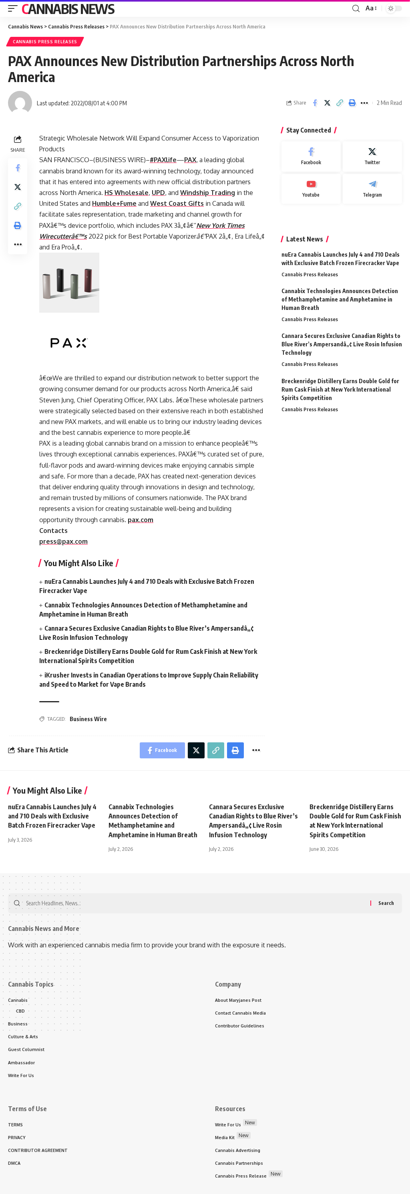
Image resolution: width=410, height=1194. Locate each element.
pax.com (140, 520)
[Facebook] (311, 156)
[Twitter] (372, 156)
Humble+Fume (114, 203)
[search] (356, 8)
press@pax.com (63, 541)
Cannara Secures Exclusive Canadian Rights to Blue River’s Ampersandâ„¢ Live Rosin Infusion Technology (341, 344)
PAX (190, 160)
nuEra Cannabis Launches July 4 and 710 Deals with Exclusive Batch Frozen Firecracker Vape (52, 816)
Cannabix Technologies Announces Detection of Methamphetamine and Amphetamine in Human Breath (339, 299)
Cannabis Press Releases (45, 41)
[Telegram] (372, 189)
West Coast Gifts (177, 203)
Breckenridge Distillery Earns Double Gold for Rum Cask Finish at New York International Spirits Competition (340, 389)
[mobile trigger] (15, 8)
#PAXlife (163, 160)
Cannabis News (68, 8)
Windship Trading (207, 193)
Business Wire (88, 719)
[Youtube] (311, 189)
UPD (158, 193)
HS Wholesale (127, 193)
